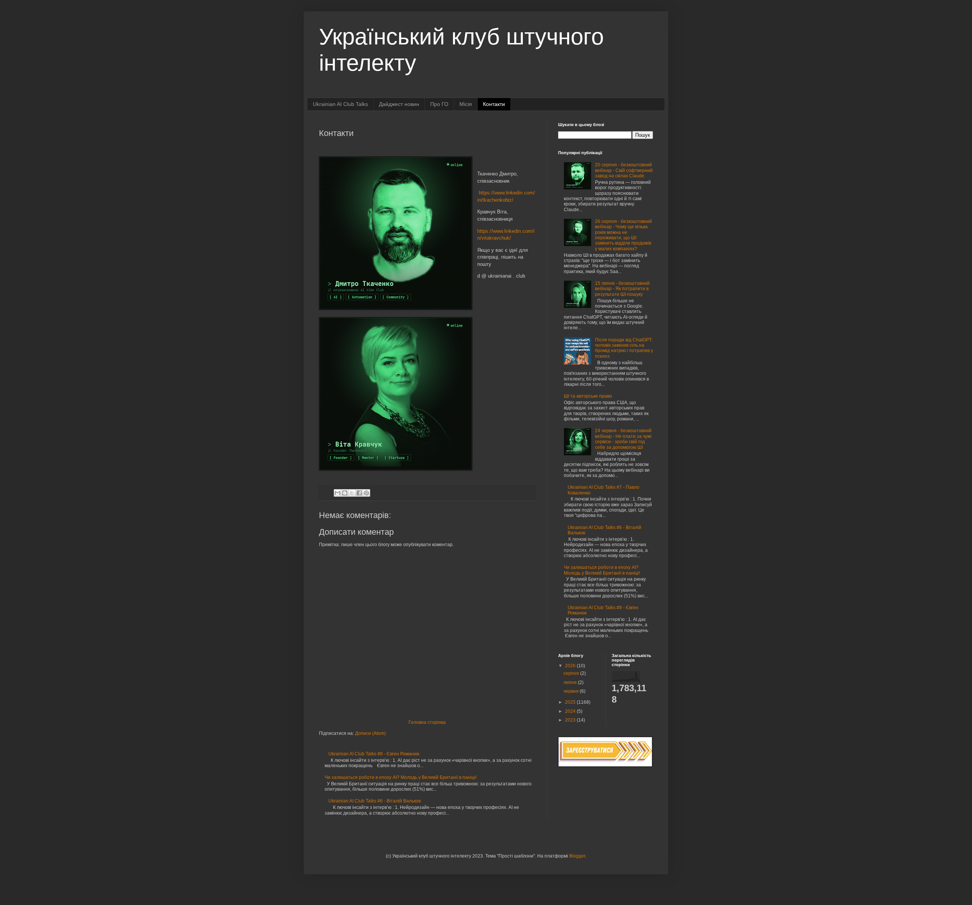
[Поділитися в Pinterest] (366, 493)
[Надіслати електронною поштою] (337, 493)
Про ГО (439, 104)
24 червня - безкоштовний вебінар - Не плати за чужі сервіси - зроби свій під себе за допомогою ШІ (623, 439)
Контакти (494, 104)
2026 (571, 665)
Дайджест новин (399, 104)
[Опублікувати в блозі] (345, 493)
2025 (571, 702)
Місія (465, 104)
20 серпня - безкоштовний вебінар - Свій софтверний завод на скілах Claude (624, 170)
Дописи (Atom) (370, 733)
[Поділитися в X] (352, 493)
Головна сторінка (427, 722)
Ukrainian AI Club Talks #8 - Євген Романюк (373, 754)
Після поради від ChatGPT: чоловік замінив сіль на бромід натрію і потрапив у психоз (624, 348)
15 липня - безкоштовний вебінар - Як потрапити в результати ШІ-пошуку (622, 289)
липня (570, 682)
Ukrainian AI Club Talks (340, 104)
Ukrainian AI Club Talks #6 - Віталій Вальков (374, 801)
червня (571, 691)
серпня (571, 673)
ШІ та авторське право (588, 396)
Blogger (577, 856)
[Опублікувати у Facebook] (359, 493)
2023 (571, 720)
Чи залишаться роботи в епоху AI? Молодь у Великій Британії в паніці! (401, 777)
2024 (571, 711)
